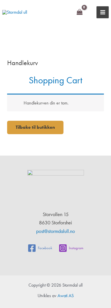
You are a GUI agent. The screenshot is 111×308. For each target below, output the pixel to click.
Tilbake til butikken (35, 127)
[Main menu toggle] (102, 12)
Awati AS (65, 296)
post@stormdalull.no (55, 231)
